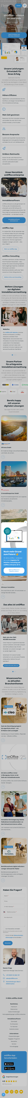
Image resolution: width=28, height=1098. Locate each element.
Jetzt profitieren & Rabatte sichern (14, 570)
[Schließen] (25, 522)
